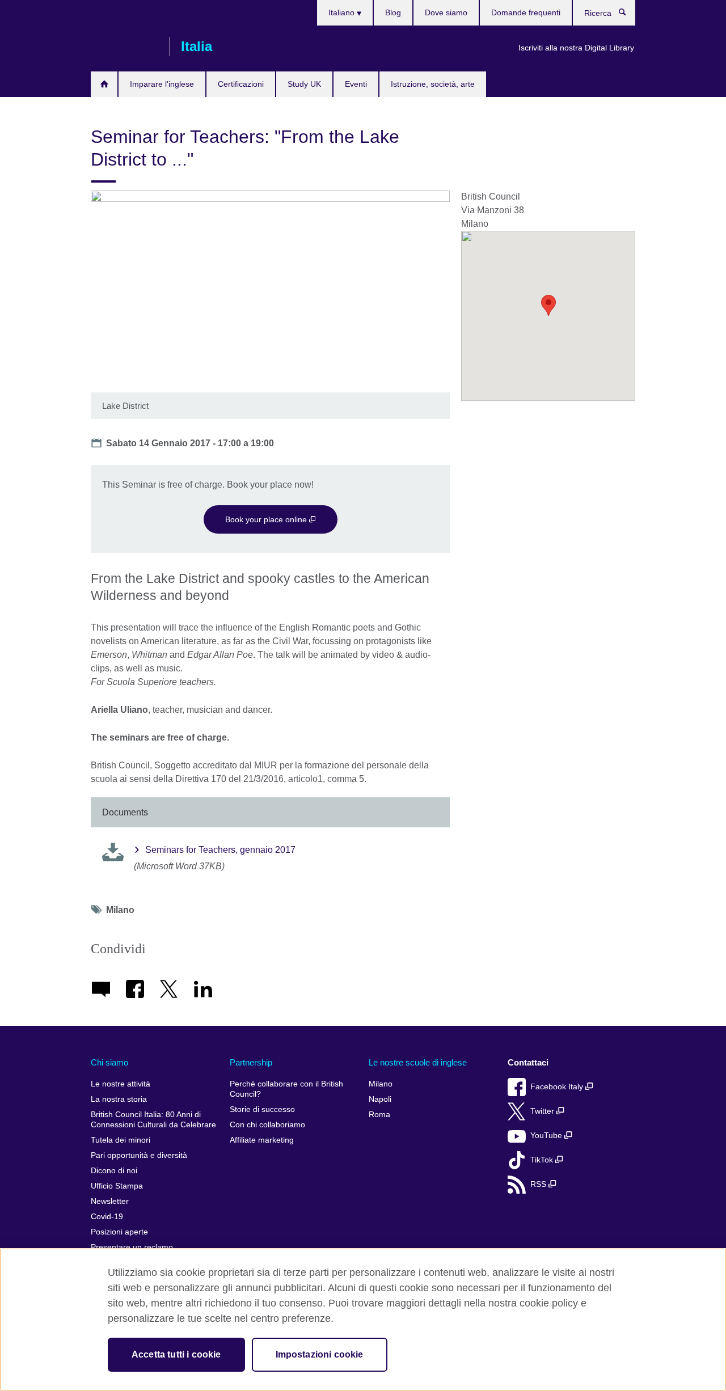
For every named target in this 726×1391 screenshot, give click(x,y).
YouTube (547, 1135)
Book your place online (267, 519)
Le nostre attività (120, 1084)
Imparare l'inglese (162, 83)
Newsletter (110, 1201)
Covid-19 (107, 1216)
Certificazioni (241, 83)
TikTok (542, 1160)
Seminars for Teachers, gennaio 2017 (220, 850)
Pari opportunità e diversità (139, 1155)
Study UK (304, 83)
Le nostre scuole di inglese (418, 1062)
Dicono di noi (114, 1170)
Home (104, 84)
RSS (539, 1184)
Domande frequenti (525, 12)
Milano (380, 1084)
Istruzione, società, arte (433, 83)
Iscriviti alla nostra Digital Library (576, 47)
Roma (379, 1114)
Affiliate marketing (262, 1140)
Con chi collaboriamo (267, 1125)
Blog (393, 12)
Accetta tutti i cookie (176, 1354)
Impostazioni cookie (320, 1354)
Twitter (543, 1111)
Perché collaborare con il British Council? (286, 1089)
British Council (124, 46)
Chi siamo (109, 1062)
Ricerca (628, 14)
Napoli (380, 1099)
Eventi (356, 83)
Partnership (251, 1062)
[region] (363, 1319)
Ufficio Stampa (117, 1186)
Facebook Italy (557, 1087)
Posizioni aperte (119, 1232)
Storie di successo (262, 1109)
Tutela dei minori (120, 1140)
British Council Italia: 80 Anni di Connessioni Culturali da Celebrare (153, 1119)
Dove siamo (446, 12)
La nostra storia (119, 1099)
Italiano (342, 12)
